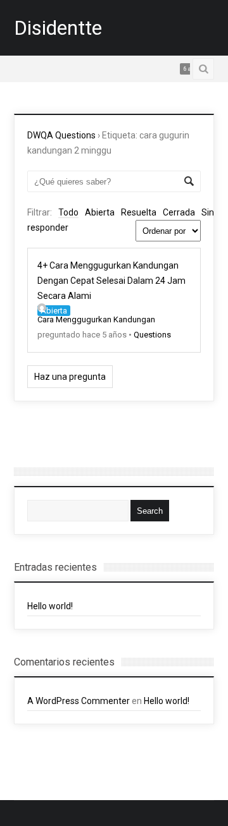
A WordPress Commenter (78, 701)
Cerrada (179, 212)
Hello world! (50, 606)
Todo (68, 212)
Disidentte (58, 28)
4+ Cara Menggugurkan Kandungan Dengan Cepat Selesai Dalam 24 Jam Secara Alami (111, 280)
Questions (152, 334)
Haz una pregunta (70, 377)
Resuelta (138, 212)
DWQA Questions (61, 135)
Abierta (100, 212)
